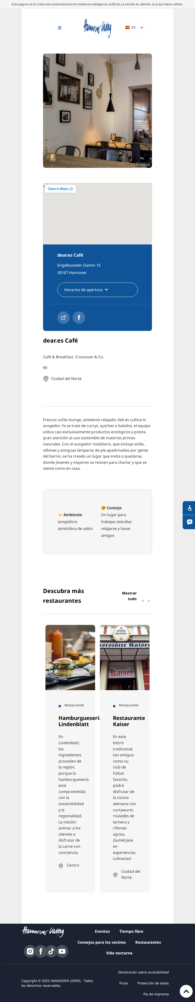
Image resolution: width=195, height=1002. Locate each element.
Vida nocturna (119, 953)
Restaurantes (148, 942)
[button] (149, 601)
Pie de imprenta (156, 994)
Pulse (123, 983)
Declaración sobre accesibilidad (143, 972)
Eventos (102, 931)
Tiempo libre (131, 931)
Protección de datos (153, 983)
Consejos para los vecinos (102, 942)
